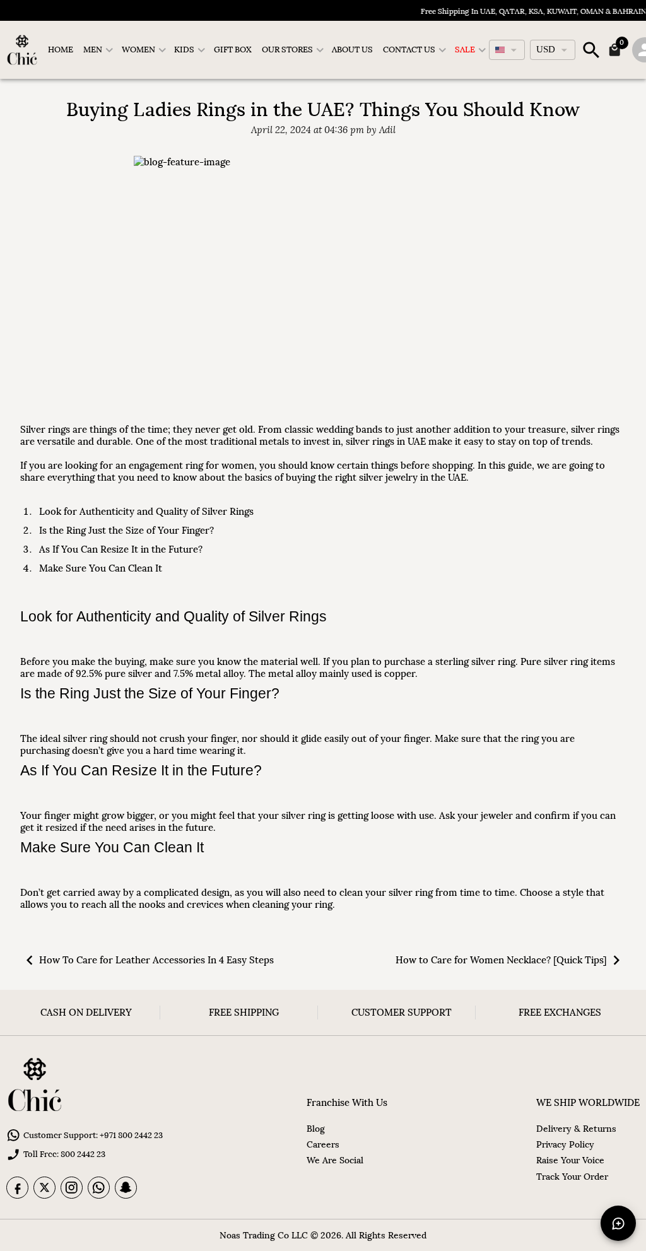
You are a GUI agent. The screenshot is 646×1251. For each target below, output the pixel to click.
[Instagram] (72, 1188)
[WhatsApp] (99, 1188)
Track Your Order (572, 1176)
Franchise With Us (347, 1102)
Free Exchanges (560, 1012)
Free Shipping (244, 1012)
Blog (316, 1128)
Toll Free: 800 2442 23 (64, 1154)
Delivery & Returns (576, 1128)
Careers (323, 1144)
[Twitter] (44, 1188)
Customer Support (401, 1012)
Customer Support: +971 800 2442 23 (93, 1135)
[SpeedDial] (618, 1223)
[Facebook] (17, 1188)
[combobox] (507, 50)
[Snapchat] (126, 1188)
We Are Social (335, 1160)
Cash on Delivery (86, 1012)
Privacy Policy (565, 1144)
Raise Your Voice (570, 1160)
